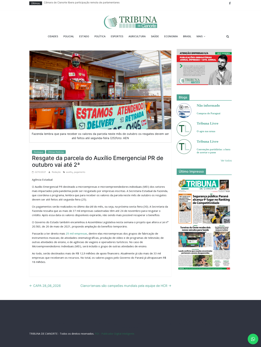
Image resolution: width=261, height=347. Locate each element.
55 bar (203, 323)
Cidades (53, 36)
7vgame (115, 323)
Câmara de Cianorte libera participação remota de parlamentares (81, 3)
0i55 (210, 323)
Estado (84, 36)
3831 (65, 323)
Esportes (117, 36)
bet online (169, 323)
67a (186, 323)
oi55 (191, 323)
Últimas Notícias (56, 152)
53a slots (133, 327)
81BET (87, 323)
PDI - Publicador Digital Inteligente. (115, 333)
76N (94, 323)
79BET (80, 323)
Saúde (155, 36)
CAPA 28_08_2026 (45, 286)
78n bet (218, 323)
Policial (68, 36)
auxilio (69, 172)
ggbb (124, 327)
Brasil (187, 36)
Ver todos (226, 160)
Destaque (38, 152)
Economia (171, 36)
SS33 (48, 323)
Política (99, 36)
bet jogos (147, 323)
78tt (99, 323)
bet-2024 (157, 323)
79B (59, 323)
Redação (56, 172)
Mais (200, 36)
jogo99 (106, 323)
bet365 (179, 323)
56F (54, 323)
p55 (197, 323)
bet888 (137, 323)
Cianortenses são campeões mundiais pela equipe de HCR (125, 286)
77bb (225, 323)
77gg (123, 323)
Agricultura (137, 36)
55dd (129, 323)
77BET (72, 323)
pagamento (79, 172)
